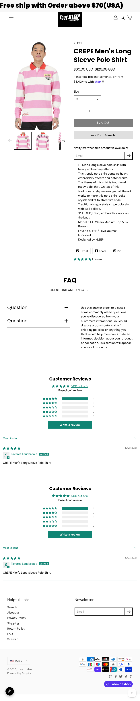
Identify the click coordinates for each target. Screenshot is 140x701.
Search (12, 607)
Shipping (13, 623)
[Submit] (129, 612)
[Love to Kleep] (70, 17)
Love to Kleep (25, 669)
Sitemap (12, 639)
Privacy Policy (16, 618)
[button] (123, 17)
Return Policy (16, 628)
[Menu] (11, 18)
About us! (13, 612)
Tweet (84, 251)
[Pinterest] (131, 676)
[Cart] (130, 17)
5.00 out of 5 (79, 386)
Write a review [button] (70, 425)
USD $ (18, 661)
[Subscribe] (129, 156)
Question (17, 307)
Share (103, 251)
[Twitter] (120, 676)
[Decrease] (76, 111)
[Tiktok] (126, 676)
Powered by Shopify (19, 673)
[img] (11, 448)
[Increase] (89, 111)
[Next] (63, 140)
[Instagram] (110, 676)
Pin (119, 251)
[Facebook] (115, 676)
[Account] (115, 17)
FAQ (10, 634)
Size (76, 91)
